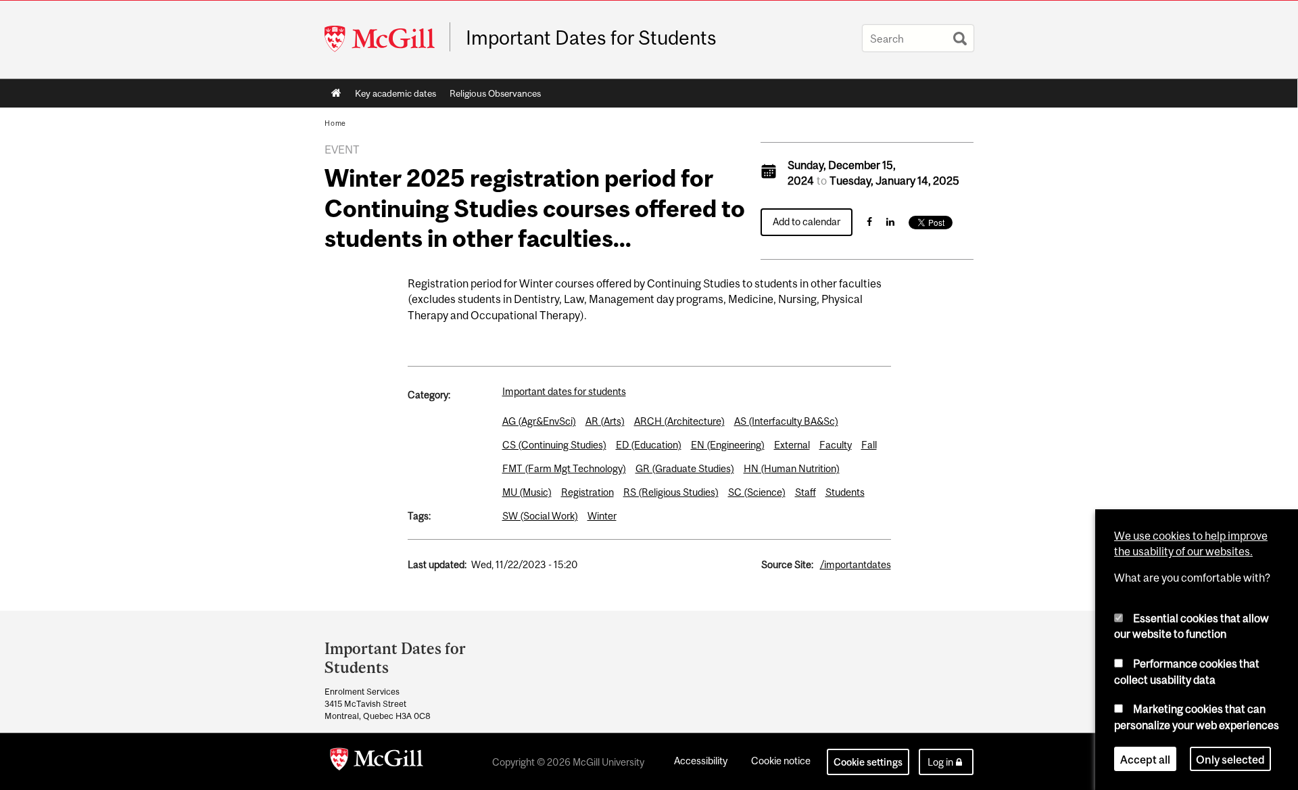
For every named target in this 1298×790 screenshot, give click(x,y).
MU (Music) (527, 492)
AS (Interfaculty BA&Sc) (786, 421)
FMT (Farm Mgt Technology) (564, 468)
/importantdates (855, 564)
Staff (805, 492)
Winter (602, 515)
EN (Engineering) (728, 444)
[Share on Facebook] (869, 221)
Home (336, 93)
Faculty (835, 444)
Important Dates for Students (591, 38)
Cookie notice (781, 760)
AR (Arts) (605, 421)
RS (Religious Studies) (671, 492)
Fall (869, 444)
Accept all (1145, 759)
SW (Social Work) (540, 515)
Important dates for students (564, 391)
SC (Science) (757, 492)
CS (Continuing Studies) (554, 444)
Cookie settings (868, 762)
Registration (587, 492)
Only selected (1230, 759)
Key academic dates (395, 93)
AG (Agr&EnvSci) (539, 421)
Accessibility (700, 760)
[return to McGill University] (376, 762)
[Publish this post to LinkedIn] (890, 221)
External (792, 444)
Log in (940, 762)
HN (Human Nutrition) (792, 468)
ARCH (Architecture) (679, 421)
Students (845, 492)
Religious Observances (495, 93)
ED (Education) (648, 444)
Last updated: (437, 564)
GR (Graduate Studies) (684, 468)
